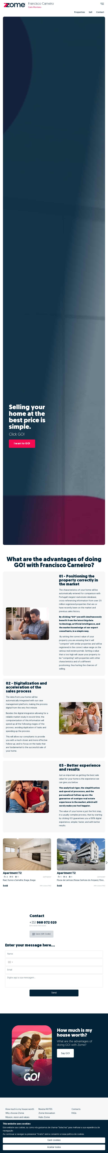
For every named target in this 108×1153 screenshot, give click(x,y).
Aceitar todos (54, 1147)
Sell (90, 12)
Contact (100, 12)
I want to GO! (22, 443)
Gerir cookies (54, 1140)
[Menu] (102, 4)
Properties (79, 12)
